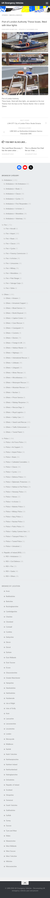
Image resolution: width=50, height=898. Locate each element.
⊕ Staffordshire (8, 810)
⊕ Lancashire (8, 719)
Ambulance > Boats (13, 189)
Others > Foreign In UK (14, 343)
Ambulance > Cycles (13, 199)
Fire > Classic (11, 243)
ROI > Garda (10, 571)
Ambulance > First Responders (17, 204)
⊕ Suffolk (6, 815)
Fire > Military (11, 268)
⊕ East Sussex (8, 663)
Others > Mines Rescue (14, 373)
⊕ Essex (6, 668)
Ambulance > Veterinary (14, 219)
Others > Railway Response (15, 402)
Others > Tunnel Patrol (14, 432)
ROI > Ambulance (12, 556)
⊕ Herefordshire (8, 688)
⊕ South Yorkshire (9, 805)
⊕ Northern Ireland (9, 764)
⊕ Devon (6, 642)
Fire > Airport (10, 233)
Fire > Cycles (10, 248)
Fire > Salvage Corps (13, 283)
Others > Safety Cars (13, 417)
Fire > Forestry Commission (15, 253)
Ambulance (8, 180)
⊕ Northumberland (9, 770)
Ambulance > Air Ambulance (16, 184)
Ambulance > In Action (14, 209)
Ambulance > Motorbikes (14, 214)
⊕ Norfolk (6, 749)
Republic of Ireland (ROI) (12, 553)
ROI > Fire (9, 566)
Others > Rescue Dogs (14, 407)
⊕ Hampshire (8, 683)
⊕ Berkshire (7, 601)
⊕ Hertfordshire (8, 693)
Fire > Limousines (12, 263)
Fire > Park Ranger (12, 278)
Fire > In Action (11, 258)
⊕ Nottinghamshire (9, 775)
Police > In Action (12, 502)
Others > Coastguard (13, 328)
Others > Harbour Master (14, 348)
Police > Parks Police (13, 526)
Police (6, 438)
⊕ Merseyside (8, 739)
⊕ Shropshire (8, 795)
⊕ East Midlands (9, 657)
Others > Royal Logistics (14, 412)
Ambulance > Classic (13, 194)
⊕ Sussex (6, 826)
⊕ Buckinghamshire (10, 606)
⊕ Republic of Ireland (10, 785)
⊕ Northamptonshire (10, 759)
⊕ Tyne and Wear (9, 831)
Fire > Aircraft (10, 229)
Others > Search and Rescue (16, 422)
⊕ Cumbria (7, 632)
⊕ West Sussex (9, 851)
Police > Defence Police (14, 477)
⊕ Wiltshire (7, 861)
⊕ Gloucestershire (9, 673)
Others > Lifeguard (12, 368)
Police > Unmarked (12, 546)
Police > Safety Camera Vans (16, 531)
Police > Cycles (11, 472)
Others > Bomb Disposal (14, 313)
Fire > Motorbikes (12, 273)
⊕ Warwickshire (8, 841)
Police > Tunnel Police (14, 541)
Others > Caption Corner (14, 318)
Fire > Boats (10, 239)
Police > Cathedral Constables (16, 462)
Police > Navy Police (13, 517)
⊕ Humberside (8, 698)
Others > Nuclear (12, 392)
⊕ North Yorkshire (9, 754)
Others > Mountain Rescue (15, 387)
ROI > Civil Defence (13, 561)
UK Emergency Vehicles (12, 3)
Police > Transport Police (15, 536)
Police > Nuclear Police (14, 522)
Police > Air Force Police (14, 442)
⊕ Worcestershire (9, 866)
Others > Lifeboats (12, 363)
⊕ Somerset (7, 800)
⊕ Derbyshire (8, 637)
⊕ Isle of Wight (8, 703)
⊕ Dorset (6, 647)
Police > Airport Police (13, 452)
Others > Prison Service (14, 397)
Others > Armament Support (16, 303)
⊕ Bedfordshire (8, 596)
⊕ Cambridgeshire (9, 611)
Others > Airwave (12, 298)
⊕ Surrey (6, 821)
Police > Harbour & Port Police (16, 487)
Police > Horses (11, 497)
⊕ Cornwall (7, 627)
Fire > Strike (10, 288)
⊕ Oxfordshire (8, 780)
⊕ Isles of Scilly (9, 708)
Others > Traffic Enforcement (16, 427)
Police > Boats (11, 457)
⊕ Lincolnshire (8, 729)
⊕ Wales (6, 836)
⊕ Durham (7, 652)
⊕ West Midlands (9, 846)
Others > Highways (12, 353)
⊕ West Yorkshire (9, 856)
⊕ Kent (5, 713)
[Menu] (47, 3)
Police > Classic (11, 467)
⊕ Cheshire (7, 617)
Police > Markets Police (14, 507)
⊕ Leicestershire (9, 724)
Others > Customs (12, 333)
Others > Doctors (12, 338)
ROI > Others (10, 576)
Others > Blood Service (14, 308)
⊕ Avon (6, 591)
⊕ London (6, 734)
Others (6, 294)
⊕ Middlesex (7, 744)
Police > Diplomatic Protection (16, 482)
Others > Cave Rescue (14, 323)
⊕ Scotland (7, 790)
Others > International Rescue (16, 358)
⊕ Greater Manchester (11, 678)
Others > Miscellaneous (12, 15)
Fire (5, 225)
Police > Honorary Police (14, 492)
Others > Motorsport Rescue (16, 382)
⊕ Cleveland (7, 622)
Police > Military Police (14, 512)
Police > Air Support (13, 447)
